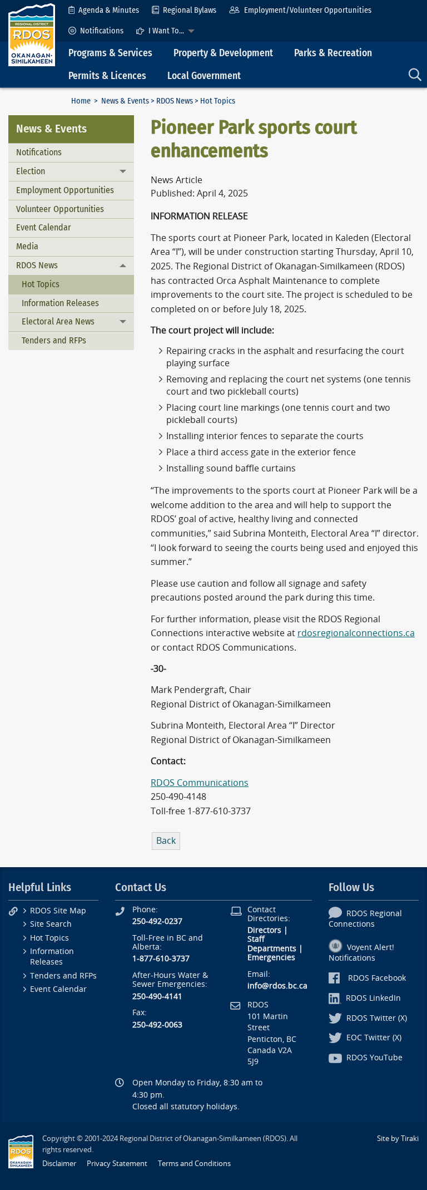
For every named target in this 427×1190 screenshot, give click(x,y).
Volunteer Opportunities (60, 209)
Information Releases (60, 303)
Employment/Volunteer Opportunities (307, 10)
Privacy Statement (117, 1163)
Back (166, 840)
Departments (271, 948)
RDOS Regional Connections (365, 919)
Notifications (101, 31)
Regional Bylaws (189, 10)
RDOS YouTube (374, 1058)
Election (30, 171)
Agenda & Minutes (108, 10)
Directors (264, 930)
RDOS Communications (200, 783)
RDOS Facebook (377, 978)
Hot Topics (40, 284)
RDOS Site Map (58, 911)
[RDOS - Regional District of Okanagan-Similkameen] (31, 34)
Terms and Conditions (194, 1163)
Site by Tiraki (398, 1138)
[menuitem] (104, 10)
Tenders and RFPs (54, 340)
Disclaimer (59, 1163)
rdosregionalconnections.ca (356, 633)
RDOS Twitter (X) (376, 1018)
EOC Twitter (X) (373, 1038)
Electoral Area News (58, 321)
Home (81, 101)
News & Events (125, 101)
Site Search (51, 924)
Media (27, 246)
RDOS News (174, 101)
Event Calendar (43, 227)
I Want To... (166, 31)
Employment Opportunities (65, 190)
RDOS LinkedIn (373, 998)
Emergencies (271, 957)
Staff (256, 939)
